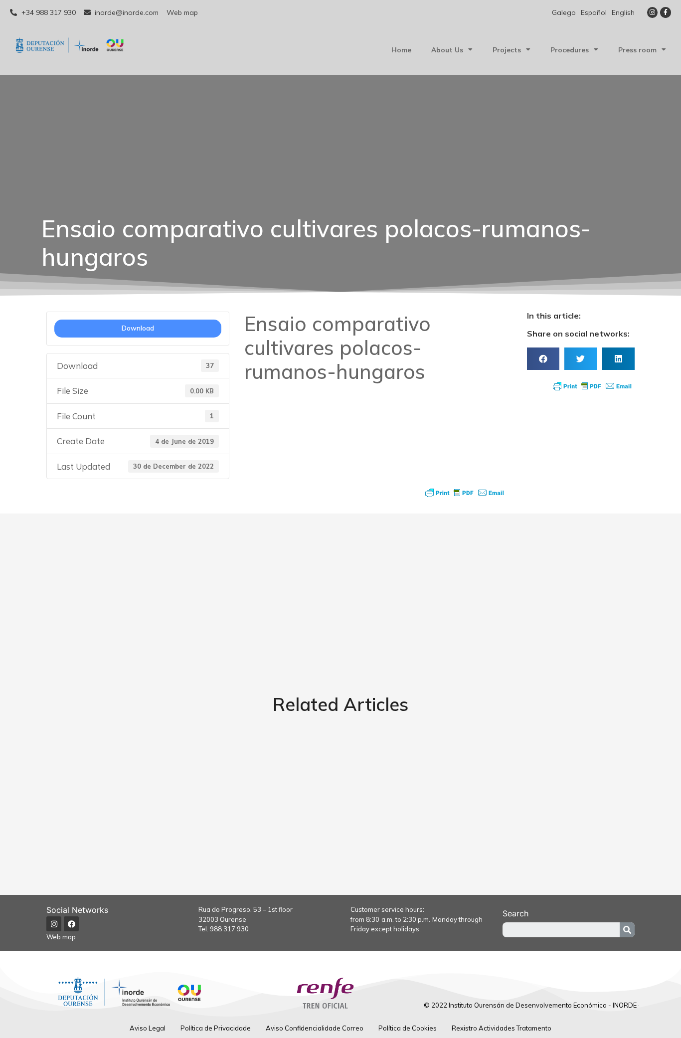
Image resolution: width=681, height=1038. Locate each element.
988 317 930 (229, 929)
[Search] (627, 929)
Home (401, 49)
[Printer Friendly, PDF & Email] (464, 493)
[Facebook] (71, 923)
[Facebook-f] (665, 12)
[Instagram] (652, 12)
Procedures (569, 49)
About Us (447, 49)
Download (138, 328)
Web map (61, 937)
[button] (543, 358)
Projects (507, 49)
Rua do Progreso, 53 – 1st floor (245, 909)
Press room (637, 49)
